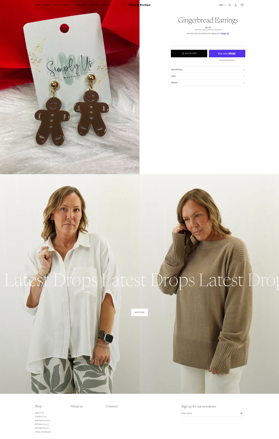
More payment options (227, 60)
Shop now (139, 312)
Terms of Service (43, 432)
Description (177, 69)
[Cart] (242, 5)
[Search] (229, 5)
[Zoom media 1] (70, 87)
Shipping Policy (42, 420)
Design (174, 82)
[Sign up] (241, 413)
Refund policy (42, 428)
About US (39, 413)
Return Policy (42, 424)
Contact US (40, 416)
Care (173, 76)
